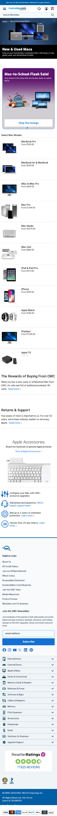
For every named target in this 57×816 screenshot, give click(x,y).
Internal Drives (14, 659)
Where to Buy (8, 576)
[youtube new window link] (15, 650)
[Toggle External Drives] (53, 665)
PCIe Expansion (15, 712)
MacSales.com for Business (15, 604)
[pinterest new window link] (31, 650)
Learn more (27, 515)
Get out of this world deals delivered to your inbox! (28, 2)
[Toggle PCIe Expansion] (53, 712)
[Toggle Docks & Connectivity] (53, 677)
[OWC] (6, 550)
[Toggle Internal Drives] (53, 659)
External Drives (15, 665)
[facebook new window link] (4, 650)
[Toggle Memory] (53, 706)
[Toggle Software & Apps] (53, 694)
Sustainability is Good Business (16, 585)
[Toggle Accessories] (53, 718)
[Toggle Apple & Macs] (53, 671)
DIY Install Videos (10, 566)
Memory (11, 706)
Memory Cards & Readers (19, 682)
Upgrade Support (16, 742)
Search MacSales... (11, 15)
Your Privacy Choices (12, 805)
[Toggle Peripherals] (53, 724)
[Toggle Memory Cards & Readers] (53, 683)
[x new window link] (20, 650)
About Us (6, 562)
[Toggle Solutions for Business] (53, 736)
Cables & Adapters (16, 700)
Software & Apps (16, 694)
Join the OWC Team (11, 590)
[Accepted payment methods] (28, 812)
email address (12, 633)
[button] (27, 127)
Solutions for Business (18, 736)
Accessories (13, 718)
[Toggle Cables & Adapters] (53, 700)
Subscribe (28, 641)
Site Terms (27, 798)
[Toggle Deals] (53, 730)
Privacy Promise (9, 599)
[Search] (52, 15)
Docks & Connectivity (17, 677)
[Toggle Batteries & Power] (53, 689)
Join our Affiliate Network (14, 571)
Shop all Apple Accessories (28, 451)
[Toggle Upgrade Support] (53, 742)
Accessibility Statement (13, 580)
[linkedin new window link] (26, 650)
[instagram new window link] (9, 650)
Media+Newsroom (10, 594)
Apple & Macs (14, 671)
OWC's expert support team (27, 504)
